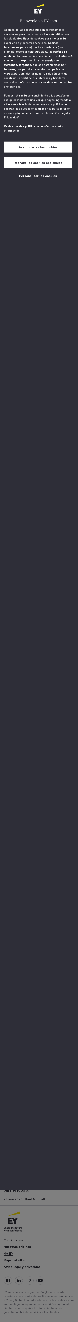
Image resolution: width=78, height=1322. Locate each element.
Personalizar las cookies (38, 175)
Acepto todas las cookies (38, 147)
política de (37, 126)
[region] (39, 595)
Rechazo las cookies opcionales (38, 162)
